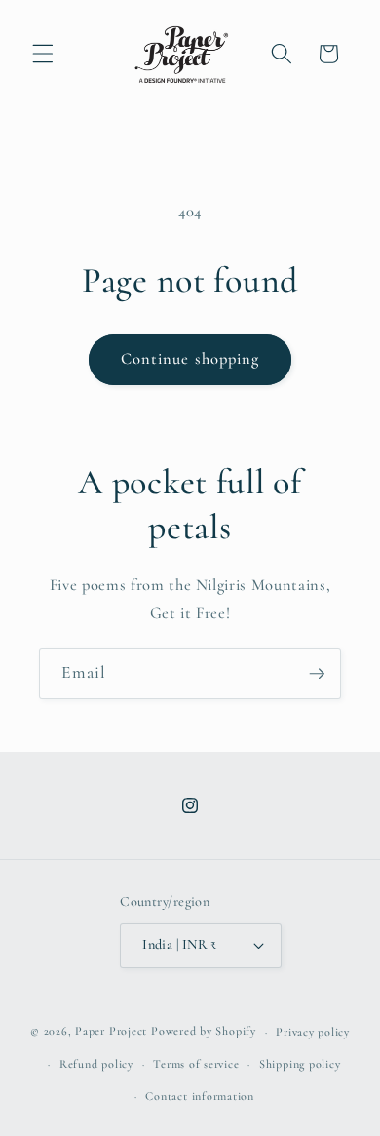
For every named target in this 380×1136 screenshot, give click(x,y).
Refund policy (96, 1064)
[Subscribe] (316, 673)
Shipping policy (300, 1064)
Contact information (199, 1096)
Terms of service (196, 1064)
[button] (42, 53)
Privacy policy (313, 1031)
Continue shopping (190, 359)
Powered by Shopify (203, 1031)
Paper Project (111, 1031)
